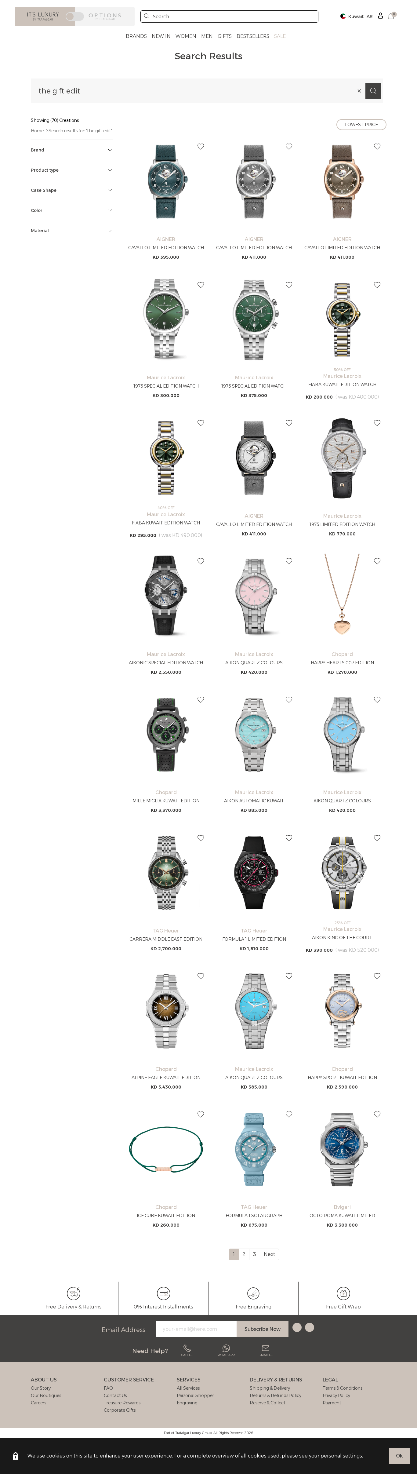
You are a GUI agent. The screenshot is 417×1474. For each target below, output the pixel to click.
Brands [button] (136, 36)
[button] (391, 16)
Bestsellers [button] (253, 36)
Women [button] (186, 36)
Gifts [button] (225, 36)
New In (161, 36)
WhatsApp (226, 1355)
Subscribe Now (263, 1329)
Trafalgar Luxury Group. (193, 1433)
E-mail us (265, 1355)
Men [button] (207, 36)
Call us (187, 1355)
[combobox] (229, 16)
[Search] (146, 16)
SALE (280, 36)
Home (37, 130)
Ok (399, 1456)
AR (370, 16)
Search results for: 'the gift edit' (80, 130)
